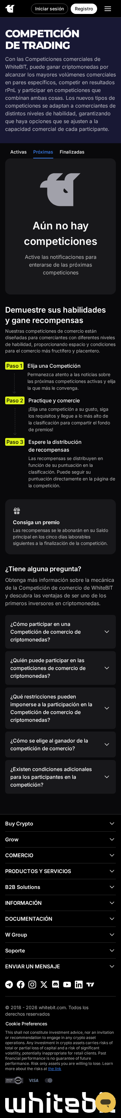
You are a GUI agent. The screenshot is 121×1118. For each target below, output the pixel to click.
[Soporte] (105, 1102)
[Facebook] (21, 984)
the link (54, 1068)
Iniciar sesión (49, 8)
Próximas (43, 152)
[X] (44, 984)
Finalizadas (72, 152)
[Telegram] (9, 984)
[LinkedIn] (79, 984)
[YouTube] (67, 984)
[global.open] (108, 9)
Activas (18, 152)
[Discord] (55, 984)
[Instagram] (32, 984)
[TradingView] (90, 984)
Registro (84, 8)
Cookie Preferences (26, 1023)
